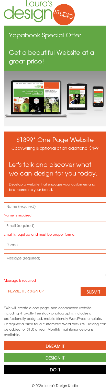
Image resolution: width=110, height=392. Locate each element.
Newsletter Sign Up (25, 291)
